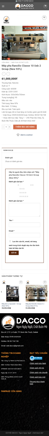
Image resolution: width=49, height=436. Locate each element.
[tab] (24, 150)
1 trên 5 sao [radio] (12, 185)
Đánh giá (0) (8, 150)
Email (11, 231)
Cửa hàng (5, 62)
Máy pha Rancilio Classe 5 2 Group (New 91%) (35, 305)
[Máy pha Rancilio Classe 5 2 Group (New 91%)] (36, 290)
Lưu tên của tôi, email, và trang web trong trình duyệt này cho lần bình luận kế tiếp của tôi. (24, 245)
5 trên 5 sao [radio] (14, 196)
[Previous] (1, 296)
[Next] (47, 296)
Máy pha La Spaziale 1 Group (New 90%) (11, 305)
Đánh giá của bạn (16, 182)
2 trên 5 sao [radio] (25, 185)
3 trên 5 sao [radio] (14, 189)
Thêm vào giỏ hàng (25, 127)
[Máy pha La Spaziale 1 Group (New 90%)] (12, 290)
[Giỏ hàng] (45, 6)
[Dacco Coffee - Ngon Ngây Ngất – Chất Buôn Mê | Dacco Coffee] (24, 6)
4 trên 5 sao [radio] (14, 192)
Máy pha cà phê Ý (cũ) (20, 62)
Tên (11, 220)
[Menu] (3, 6)
